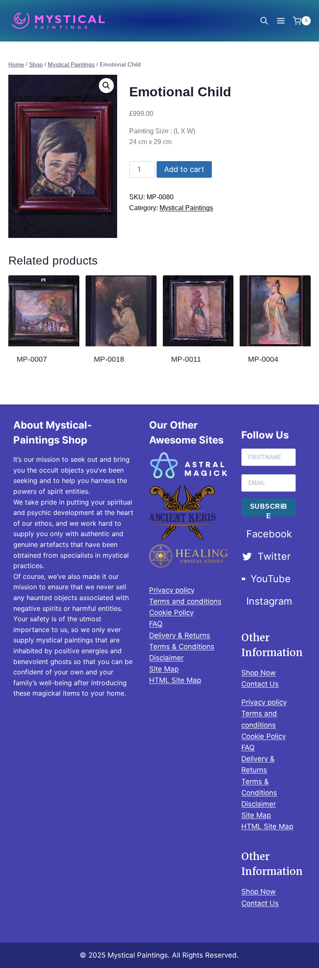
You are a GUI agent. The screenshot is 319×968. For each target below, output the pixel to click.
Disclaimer (166, 658)
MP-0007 (32, 359)
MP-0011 (186, 359)
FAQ (155, 624)
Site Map (164, 669)
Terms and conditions (185, 601)
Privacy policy (171, 590)
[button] (106, 85)
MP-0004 (263, 359)
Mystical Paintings (186, 207)
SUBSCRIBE (268, 510)
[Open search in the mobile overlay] (264, 21)
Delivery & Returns (179, 635)
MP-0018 (109, 359)
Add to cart (184, 169)
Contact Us (260, 684)
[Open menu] (280, 20)
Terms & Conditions (181, 646)
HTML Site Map (175, 680)
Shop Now (258, 673)
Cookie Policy (171, 612)
